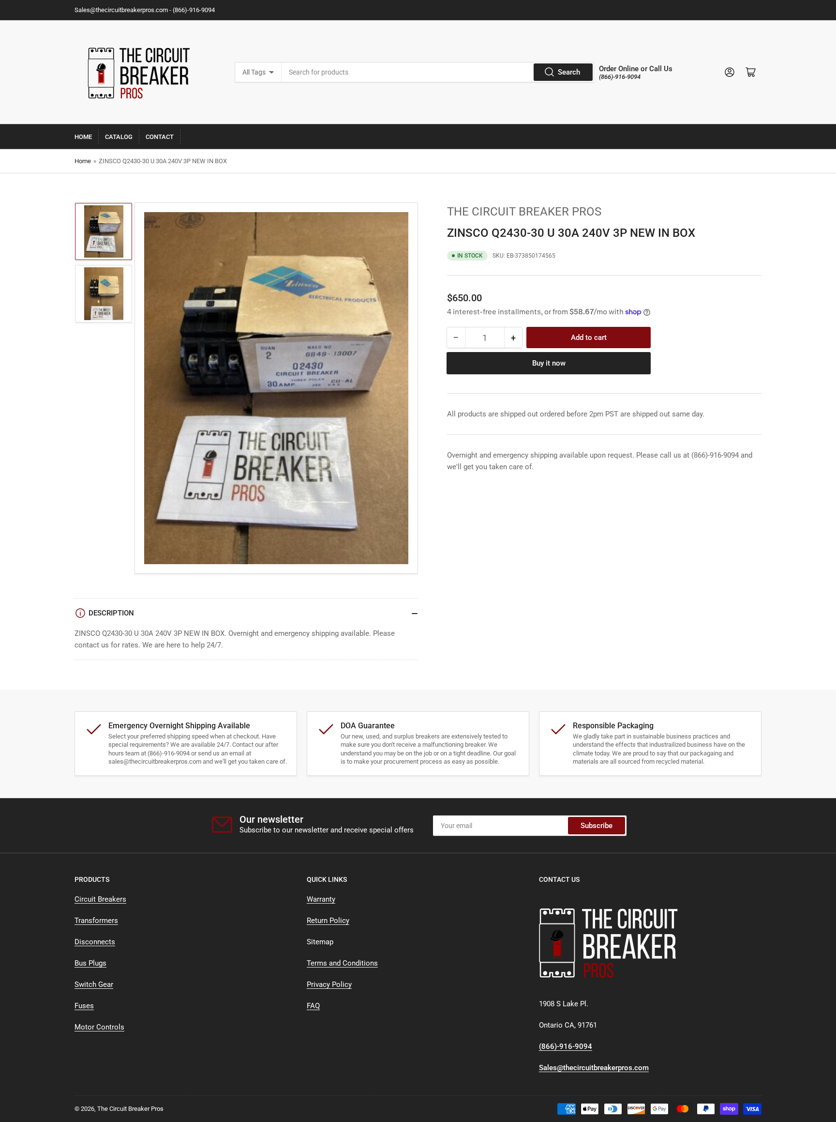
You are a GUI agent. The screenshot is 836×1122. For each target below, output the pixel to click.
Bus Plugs (90, 963)
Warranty (321, 899)
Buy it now (549, 363)
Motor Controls (99, 1027)
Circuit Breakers (100, 899)
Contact (160, 136)
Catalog (119, 136)
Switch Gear (94, 984)
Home (83, 136)
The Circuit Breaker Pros (524, 211)
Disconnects (95, 942)
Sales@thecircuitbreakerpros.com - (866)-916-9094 (145, 10)
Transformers (96, 920)
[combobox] (438, 72)
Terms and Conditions (342, 963)
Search (569, 72)
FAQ (313, 1005)
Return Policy (328, 920)
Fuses (84, 1005)
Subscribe (596, 825)
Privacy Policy (329, 984)
